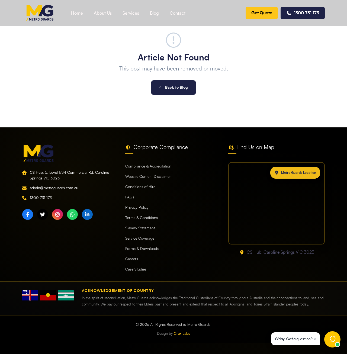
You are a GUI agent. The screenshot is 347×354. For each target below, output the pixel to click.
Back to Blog (176, 87)
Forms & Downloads (142, 249)
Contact (177, 13)
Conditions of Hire (140, 187)
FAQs (129, 197)
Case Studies (135, 269)
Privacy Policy (137, 208)
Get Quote (261, 13)
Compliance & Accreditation (148, 166)
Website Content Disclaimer (148, 177)
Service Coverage (139, 238)
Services (131, 13)
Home (77, 13)
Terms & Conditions (141, 218)
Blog (154, 13)
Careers (131, 259)
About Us (103, 13)
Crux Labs (182, 334)
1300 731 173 (306, 13)
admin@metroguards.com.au (54, 188)
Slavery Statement (140, 228)
